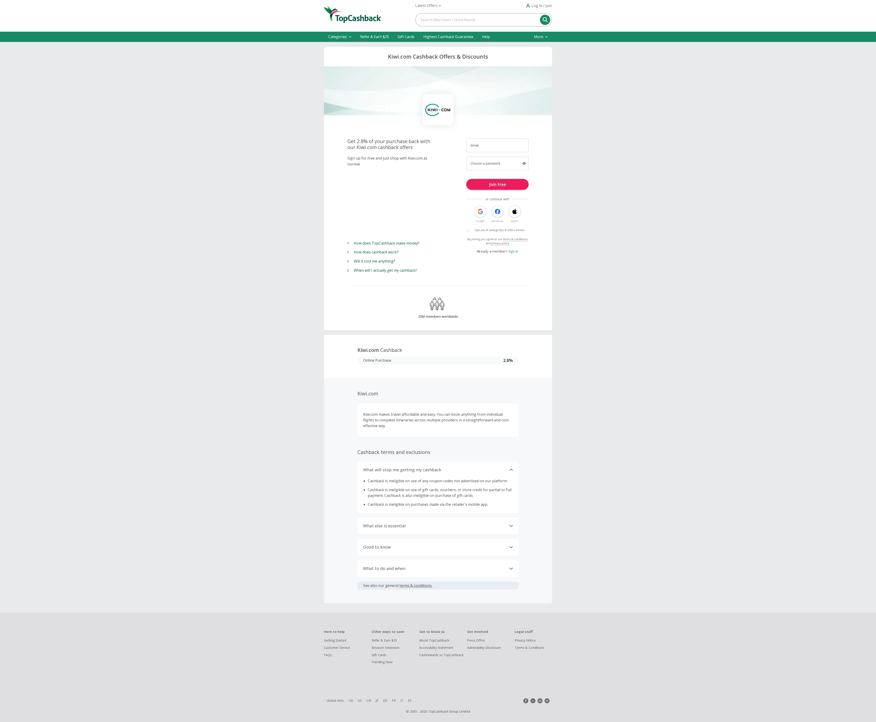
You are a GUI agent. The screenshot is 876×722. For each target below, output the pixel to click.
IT (401, 700)
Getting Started (335, 640)
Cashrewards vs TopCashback (441, 655)
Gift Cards (406, 36)
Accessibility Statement (436, 647)
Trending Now (382, 662)
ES (410, 700)
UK (351, 700)
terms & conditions (515, 239)
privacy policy (500, 243)
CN (368, 700)
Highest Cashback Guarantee (448, 36)
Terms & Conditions (529, 647)
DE (385, 700)
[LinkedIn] (539, 700)
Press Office (476, 640)
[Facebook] (525, 700)
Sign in (513, 251)
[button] (428, 5)
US (360, 700)
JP (376, 700)
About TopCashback (434, 640)
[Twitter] (532, 700)
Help (486, 36)
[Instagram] (547, 700)
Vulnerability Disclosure (484, 647)
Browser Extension (385, 647)
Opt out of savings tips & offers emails (499, 230)
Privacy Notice (525, 640)
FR (394, 700)
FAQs (328, 655)
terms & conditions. (415, 585)
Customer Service (337, 647)
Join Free (497, 184)
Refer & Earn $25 (374, 36)
